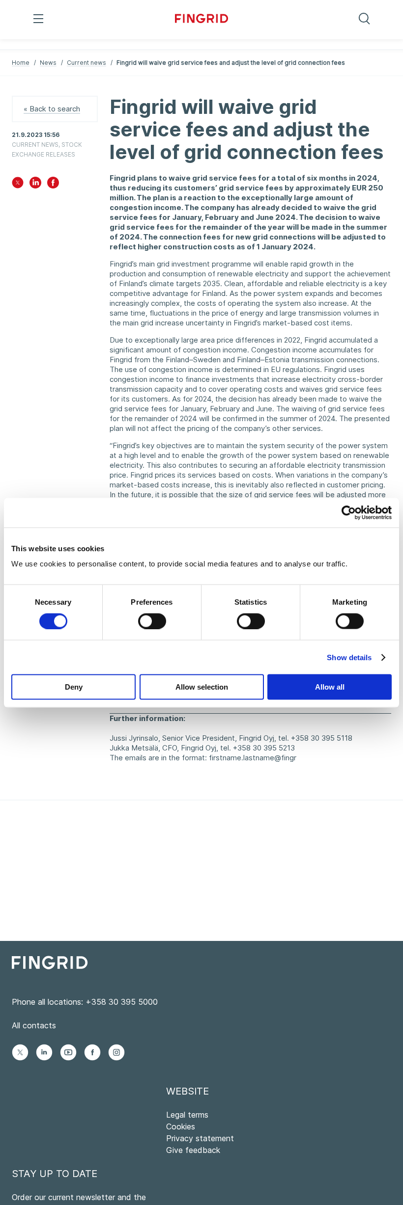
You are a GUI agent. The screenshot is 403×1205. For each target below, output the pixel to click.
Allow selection (201, 687)
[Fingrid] (202, 19)
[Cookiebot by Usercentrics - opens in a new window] (349, 512)
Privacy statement (200, 1138)
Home (20, 62)
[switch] (152, 621)
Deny (74, 687)
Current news (86, 62)
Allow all (330, 687)
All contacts (34, 1025)
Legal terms (187, 1115)
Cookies (180, 1126)
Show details (349, 657)
